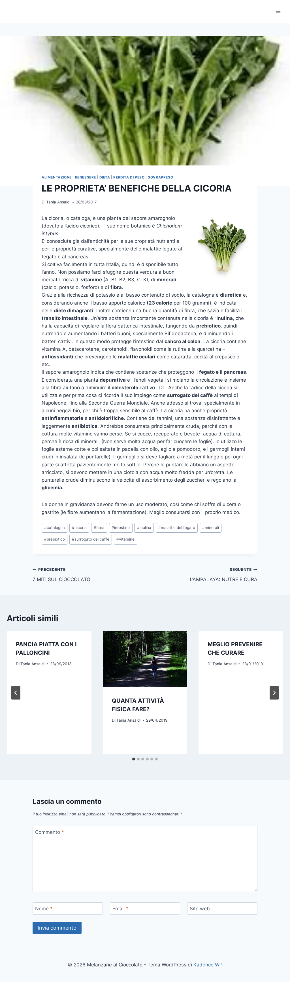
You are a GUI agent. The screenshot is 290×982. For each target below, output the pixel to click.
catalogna (54, 527)
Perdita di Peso (128, 177)
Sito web (200, 908)
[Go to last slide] (15, 693)
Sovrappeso (160, 177)
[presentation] (145, 659)
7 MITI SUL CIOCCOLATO (61, 574)
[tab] (133, 759)
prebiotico (54, 539)
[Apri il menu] (278, 11)
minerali (210, 527)
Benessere (85, 177)
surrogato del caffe (90, 539)
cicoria (79, 527)
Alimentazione (57, 177)
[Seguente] (274, 693)
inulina (144, 527)
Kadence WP (208, 965)
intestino (121, 527)
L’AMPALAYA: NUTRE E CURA (223, 574)
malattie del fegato (176, 527)
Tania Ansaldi (58, 202)
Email (120, 908)
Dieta (104, 177)
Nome (44, 908)
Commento (49, 832)
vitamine (125, 539)
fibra (99, 527)
